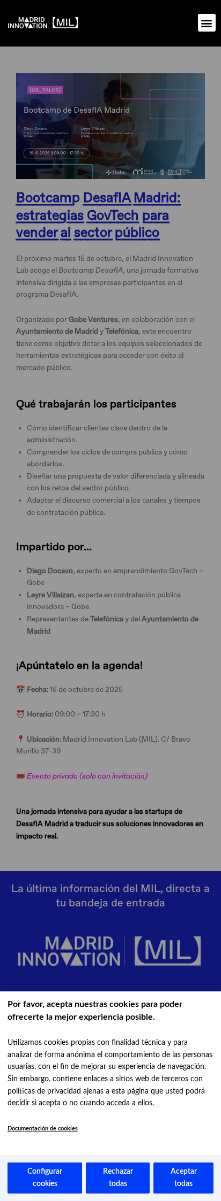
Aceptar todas (184, 1178)
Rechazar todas (118, 1178)
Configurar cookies (44, 1178)
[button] (207, 23)
